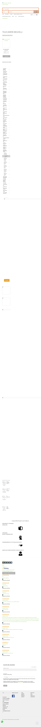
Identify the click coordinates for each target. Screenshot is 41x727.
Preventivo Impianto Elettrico (18, 14)
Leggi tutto (6, 56)
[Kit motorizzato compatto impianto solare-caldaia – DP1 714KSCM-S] (4, 576)
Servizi (13, 16)
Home (3, 14)
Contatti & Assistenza (21, 16)
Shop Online (7, 14)
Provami (6, 280)
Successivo (12, 648)
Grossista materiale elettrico (6, 16)
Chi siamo (11, 14)
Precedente (5, 648)
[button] (7, 11)
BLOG (16, 16)
